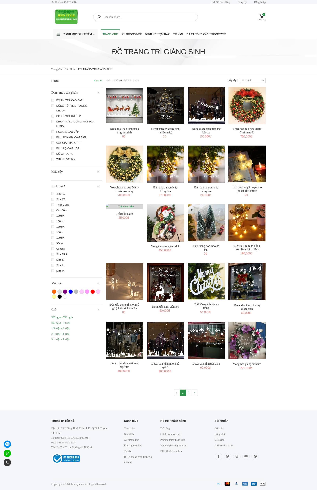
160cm (60, 226)
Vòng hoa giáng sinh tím (247, 364)
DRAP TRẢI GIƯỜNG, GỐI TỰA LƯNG (75, 124)
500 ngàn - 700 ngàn (62, 317)
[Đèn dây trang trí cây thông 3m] (165, 164)
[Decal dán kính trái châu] (206, 340)
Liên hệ (128, 462)
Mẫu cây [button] (57, 171)
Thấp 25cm (63, 204)
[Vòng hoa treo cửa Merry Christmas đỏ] (247, 105)
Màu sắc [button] (56, 283)
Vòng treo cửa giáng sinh (165, 246)
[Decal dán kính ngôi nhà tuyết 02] (124, 340)
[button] (262, 16)
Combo (60, 248)
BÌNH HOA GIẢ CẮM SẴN (71, 137)
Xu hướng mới (132, 34)
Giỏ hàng (219, 439)
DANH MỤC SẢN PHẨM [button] (77, 34)
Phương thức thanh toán (172, 439)
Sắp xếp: (232, 80)
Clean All (98, 80)
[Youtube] (246, 456)
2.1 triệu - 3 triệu (60, 334)
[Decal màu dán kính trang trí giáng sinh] (124, 105)
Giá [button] (53, 309)
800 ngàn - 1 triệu (60, 323)
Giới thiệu (129, 434)
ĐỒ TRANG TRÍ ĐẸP (68, 116)
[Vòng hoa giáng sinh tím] (247, 340)
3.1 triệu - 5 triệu (60, 339)
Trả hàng (165, 428)
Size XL (60, 193)
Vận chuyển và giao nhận (173, 445)
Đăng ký (242, 2)
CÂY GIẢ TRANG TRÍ (68, 142)
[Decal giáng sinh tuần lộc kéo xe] (206, 105)
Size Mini (61, 254)
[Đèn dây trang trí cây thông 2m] (206, 164)
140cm (60, 232)
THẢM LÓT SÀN (65, 159)
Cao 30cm (62, 210)
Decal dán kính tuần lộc (165, 306)
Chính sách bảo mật (170, 434)
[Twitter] (227, 456)
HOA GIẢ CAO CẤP (67, 131)
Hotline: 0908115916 (65, 2)
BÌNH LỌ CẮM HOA (67, 148)
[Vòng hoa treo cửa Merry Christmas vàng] (124, 164)
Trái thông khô (124, 213)
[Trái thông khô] (124, 206)
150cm (60, 215)
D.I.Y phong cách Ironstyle (206, 34)
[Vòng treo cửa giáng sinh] (165, 223)
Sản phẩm (70, 69)
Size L (59, 265)
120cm (60, 237)
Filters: (55, 80)
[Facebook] (218, 456)
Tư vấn (178, 34)
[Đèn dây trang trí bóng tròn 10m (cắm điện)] (247, 222)
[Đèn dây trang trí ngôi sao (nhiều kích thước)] (247, 164)
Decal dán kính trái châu (206, 363)
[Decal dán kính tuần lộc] (165, 282)
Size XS (60, 199)
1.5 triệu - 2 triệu (60, 328)
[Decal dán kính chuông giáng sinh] (247, 281)
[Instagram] (237, 456)
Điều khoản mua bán (171, 451)
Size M (60, 270)
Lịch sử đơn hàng (220, 2)
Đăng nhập (260, 2)
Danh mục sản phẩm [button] (64, 92)
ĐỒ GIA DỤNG (64, 153)
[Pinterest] (255, 456)
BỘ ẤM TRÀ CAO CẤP (69, 100)
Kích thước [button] (58, 186)
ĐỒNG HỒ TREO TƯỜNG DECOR (71, 108)
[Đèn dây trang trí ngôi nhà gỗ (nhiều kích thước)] (124, 281)
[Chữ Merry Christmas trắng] (206, 281)
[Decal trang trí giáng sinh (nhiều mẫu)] (165, 105)
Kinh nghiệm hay (157, 34)
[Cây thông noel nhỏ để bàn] (206, 222)
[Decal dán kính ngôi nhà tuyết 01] (165, 340)
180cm (60, 221)
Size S (60, 259)
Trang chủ (110, 34)
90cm (59, 243)
